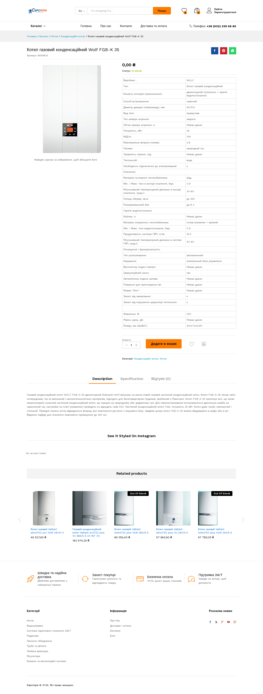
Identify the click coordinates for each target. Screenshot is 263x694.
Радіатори (33, 635)
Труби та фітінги (36, 645)
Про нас (105, 26)
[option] (48, 517)
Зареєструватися (225, 12)
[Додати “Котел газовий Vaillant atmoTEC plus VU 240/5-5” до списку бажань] (177, 521)
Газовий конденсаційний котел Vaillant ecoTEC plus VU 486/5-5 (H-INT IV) (88, 532)
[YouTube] (228, 622)
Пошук (162, 10)
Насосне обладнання (39, 640)
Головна (86, 26)
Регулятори (33, 656)
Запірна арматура (37, 651)
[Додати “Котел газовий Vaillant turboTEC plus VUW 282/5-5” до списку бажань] (135, 521)
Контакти (126, 26)
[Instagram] (235, 622)
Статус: (126, 70)
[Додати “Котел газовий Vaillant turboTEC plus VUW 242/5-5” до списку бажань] (218, 521)
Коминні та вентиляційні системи (46, 661)
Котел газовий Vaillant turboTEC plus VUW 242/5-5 (215, 531)
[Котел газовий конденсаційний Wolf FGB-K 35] (214, 50)
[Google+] (222, 622)
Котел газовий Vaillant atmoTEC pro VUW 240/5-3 (47, 531)
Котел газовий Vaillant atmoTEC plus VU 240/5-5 (172, 531)
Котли (163, 358)
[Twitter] (216, 622)
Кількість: (127, 340)
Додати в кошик (164, 344)
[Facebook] (210, 622)
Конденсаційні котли (146, 358)
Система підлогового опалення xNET (49, 630)
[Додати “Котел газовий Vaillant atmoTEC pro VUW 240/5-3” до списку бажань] (51, 521)
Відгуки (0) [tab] (161, 378)
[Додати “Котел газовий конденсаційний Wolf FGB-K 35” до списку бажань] (191, 344)
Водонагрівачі (35, 625)
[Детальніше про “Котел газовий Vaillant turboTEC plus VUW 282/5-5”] (118, 521)
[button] (204, 344)
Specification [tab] (131, 378)
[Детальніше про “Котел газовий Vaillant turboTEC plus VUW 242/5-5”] (202, 521)
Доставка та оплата (154, 26)
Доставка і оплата (120, 625)
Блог (112, 635)
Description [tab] (102, 378)
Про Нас (115, 620)
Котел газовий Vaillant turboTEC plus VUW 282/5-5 (131, 531)
